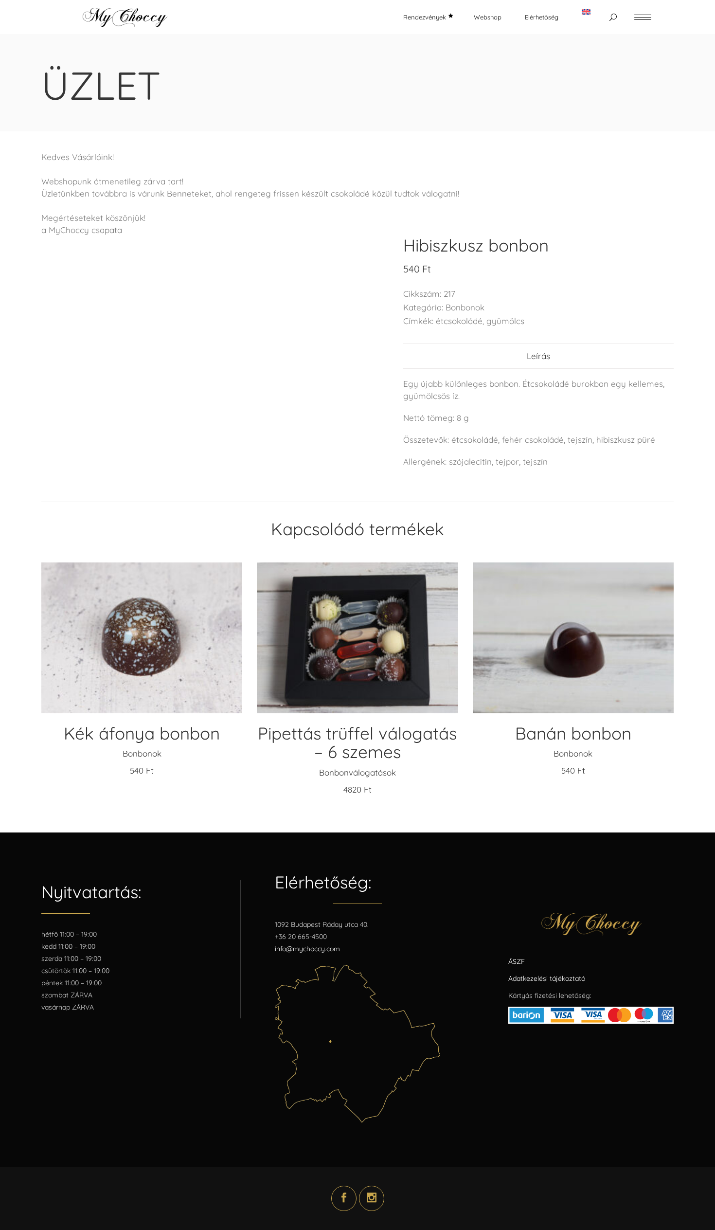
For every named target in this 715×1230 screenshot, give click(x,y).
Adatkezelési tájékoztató (546, 978)
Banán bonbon (573, 733)
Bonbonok (465, 307)
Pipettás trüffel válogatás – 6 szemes (357, 743)
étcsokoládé (459, 321)
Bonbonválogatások (357, 772)
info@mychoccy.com (307, 948)
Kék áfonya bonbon (142, 733)
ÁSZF (516, 961)
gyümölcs (505, 321)
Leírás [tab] (538, 356)
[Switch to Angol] (586, 17)
